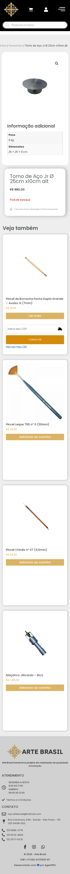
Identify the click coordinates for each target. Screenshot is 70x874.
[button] (56, 63)
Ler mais (35, 316)
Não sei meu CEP (16, 346)
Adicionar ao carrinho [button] (35, 437)
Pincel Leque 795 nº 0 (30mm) (27, 424)
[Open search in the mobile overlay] (35, 25)
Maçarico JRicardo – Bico (24, 675)
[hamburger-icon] (61, 9)
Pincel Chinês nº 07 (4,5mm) (26, 550)
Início (3, 45)
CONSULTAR (35, 339)
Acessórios (16, 45)
